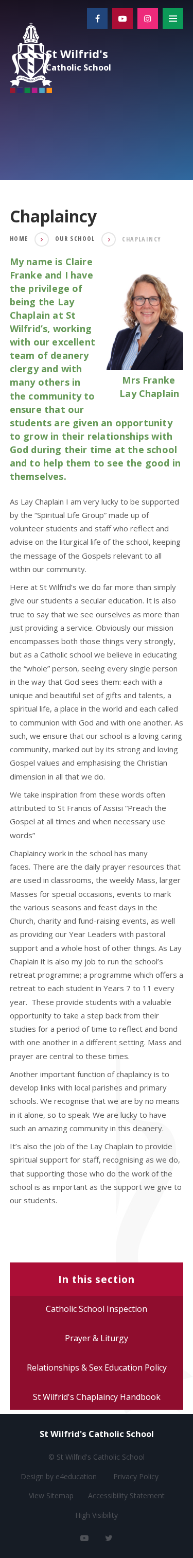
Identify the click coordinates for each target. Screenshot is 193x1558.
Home (19, 238)
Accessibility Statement (126, 1495)
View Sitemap (51, 1495)
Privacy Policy (136, 1476)
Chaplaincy (141, 239)
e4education (76, 1476)
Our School (75, 238)
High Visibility (96, 1515)
